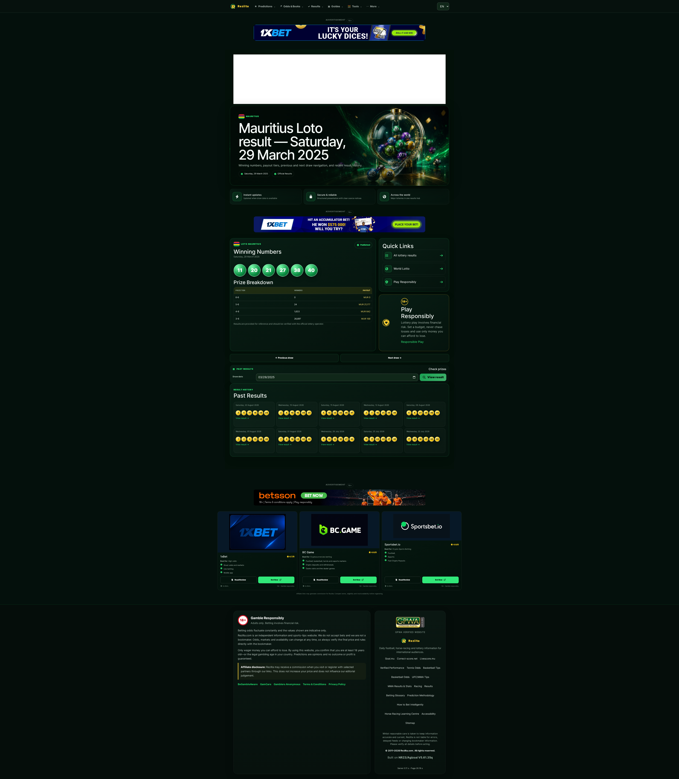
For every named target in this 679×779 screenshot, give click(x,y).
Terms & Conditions (314, 684)
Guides (335, 6)
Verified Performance (392, 667)
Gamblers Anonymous (287, 684)
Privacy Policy (337, 684)
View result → (242, 418)
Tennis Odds (414, 667)
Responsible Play (412, 342)
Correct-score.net (407, 658)
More (373, 6)
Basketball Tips (431, 667)
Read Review (240, 580)
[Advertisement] (339, 79)
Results (316, 6)
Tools (355, 6)
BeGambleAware (248, 684)
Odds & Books (292, 6)
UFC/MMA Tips (420, 677)
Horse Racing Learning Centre (402, 713)
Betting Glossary (395, 695)
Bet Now (276, 580)
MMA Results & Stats (400, 686)
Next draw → (395, 357)
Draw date (238, 376)
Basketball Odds (400, 677)
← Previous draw (284, 357)
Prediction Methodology (420, 695)
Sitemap (410, 723)
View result (435, 377)
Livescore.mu (427, 658)
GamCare (265, 684)
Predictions (265, 6)
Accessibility (429, 713)
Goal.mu (389, 658)
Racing (418, 686)
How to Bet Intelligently (410, 704)
